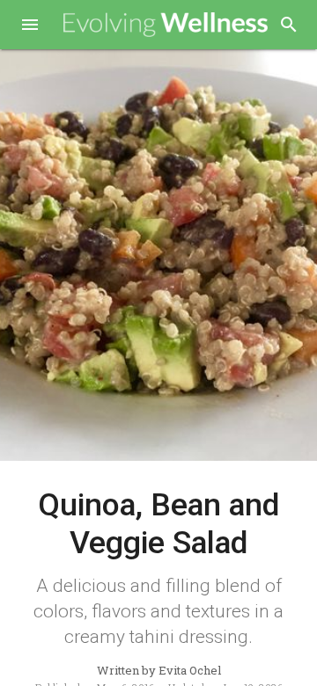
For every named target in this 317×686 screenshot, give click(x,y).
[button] (30, 26)
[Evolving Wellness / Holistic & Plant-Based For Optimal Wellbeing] (166, 25)
